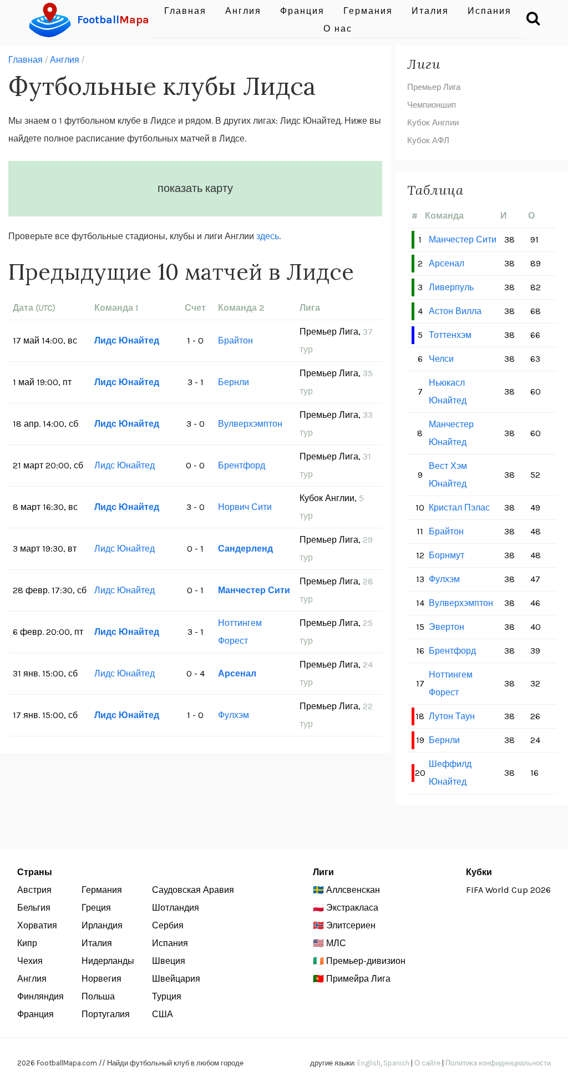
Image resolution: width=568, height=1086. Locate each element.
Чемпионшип (431, 105)
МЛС (336, 943)
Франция (35, 1014)
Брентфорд (241, 465)
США (162, 1014)
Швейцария (176, 978)
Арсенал (237, 673)
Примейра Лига (358, 978)
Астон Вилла (455, 311)
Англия (64, 59)
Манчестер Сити (254, 590)
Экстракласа (352, 907)
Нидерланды (108, 961)
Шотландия (175, 907)
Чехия (30, 961)
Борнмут (446, 555)
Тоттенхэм (450, 335)
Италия (97, 943)
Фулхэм (233, 715)
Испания (170, 943)
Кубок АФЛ (428, 140)
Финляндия (40, 996)
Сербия (168, 925)
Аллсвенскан (353, 890)
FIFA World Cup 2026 (508, 890)
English (369, 1063)
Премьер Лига (433, 87)
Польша (98, 996)
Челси (441, 358)
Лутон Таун (452, 716)
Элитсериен (351, 925)
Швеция (168, 961)
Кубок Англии (433, 123)
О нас (337, 28)
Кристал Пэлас (459, 507)
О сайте (427, 1063)
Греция (96, 907)
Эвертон (446, 627)
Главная (25, 59)
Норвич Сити (245, 507)
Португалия (106, 1014)
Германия (102, 890)
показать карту (195, 188)
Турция (166, 996)
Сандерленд (245, 548)
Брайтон (235, 340)
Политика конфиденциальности (498, 1063)
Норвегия (101, 978)
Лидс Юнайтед (126, 340)
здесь (267, 236)
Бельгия (33, 907)
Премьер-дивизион (365, 961)
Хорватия (37, 925)
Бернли (233, 382)
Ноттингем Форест (240, 632)
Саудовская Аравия (193, 890)
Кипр (27, 943)
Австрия (34, 890)
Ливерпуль (451, 287)
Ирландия (102, 925)
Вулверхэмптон (250, 423)
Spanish (396, 1063)
